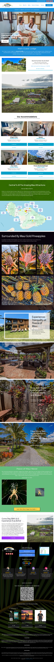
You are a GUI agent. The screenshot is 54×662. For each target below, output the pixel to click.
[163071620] (27, 74)
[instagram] (50, 1)
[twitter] (48, 1)
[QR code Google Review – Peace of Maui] (27, 587)
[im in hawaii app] (13, 610)
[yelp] (52, 1)
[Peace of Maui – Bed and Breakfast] (7, 2)
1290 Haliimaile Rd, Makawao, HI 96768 (40, 66)
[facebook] (47, 1)
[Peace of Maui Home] (14, 58)
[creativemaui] (27, 610)
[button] (52, 574)
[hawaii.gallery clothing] (40, 610)
